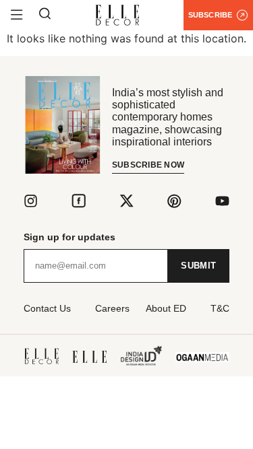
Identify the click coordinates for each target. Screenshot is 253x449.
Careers (112, 308)
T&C (219, 308)
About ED (166, 308)
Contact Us (47, 308)
